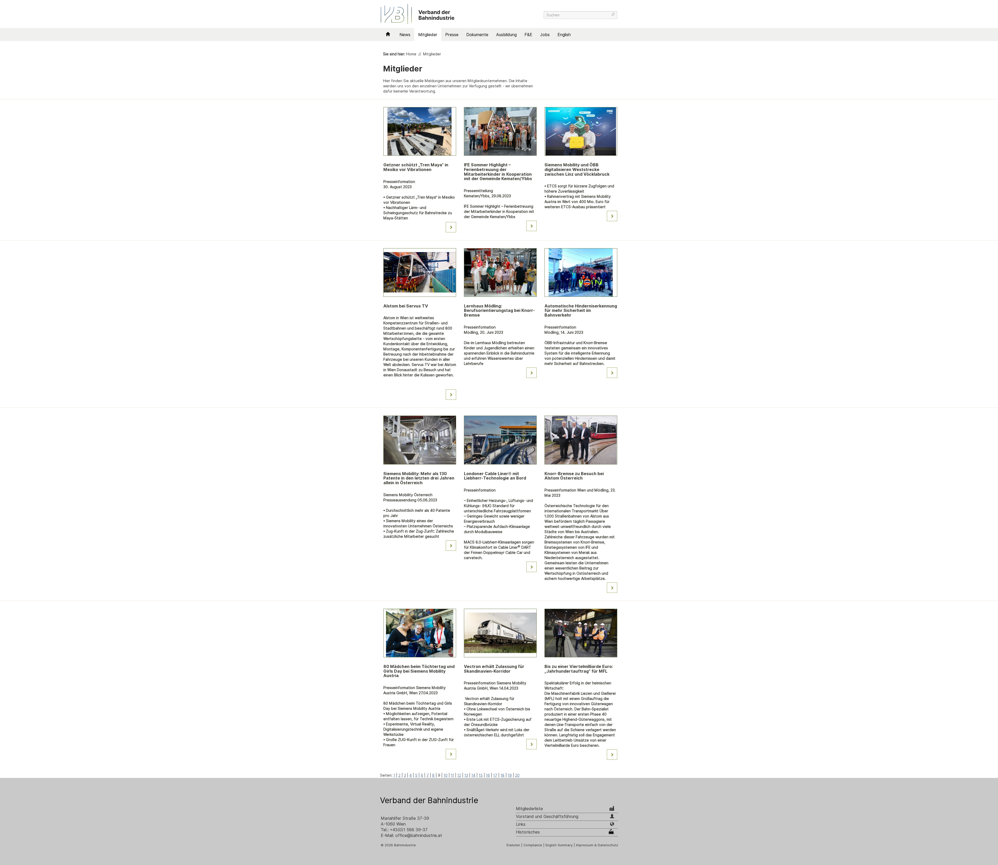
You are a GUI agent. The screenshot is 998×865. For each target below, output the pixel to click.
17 (495, 775)
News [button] (404, 34)
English (564, 34)
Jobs (545, 34)
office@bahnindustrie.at (418, 835)
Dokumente (477, 34)
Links (521, 824)
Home (411, 54)
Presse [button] (451, 34)
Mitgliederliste (529, 808)
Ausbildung (506, 34)
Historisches (528, 832)
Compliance (532, 845)
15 (481, 775)
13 (466, 775)
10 (446, 775)
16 (488, 775)
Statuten (513, 845)
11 (452, 775)
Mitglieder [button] (427, 34)
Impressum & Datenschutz (597, 845)
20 (517, 775)
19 (510, 775)
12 (459, 775)
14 (473, 775)
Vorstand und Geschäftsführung (547, 816)
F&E (528, 34)
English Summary (559, 845)
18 (502, 775)
